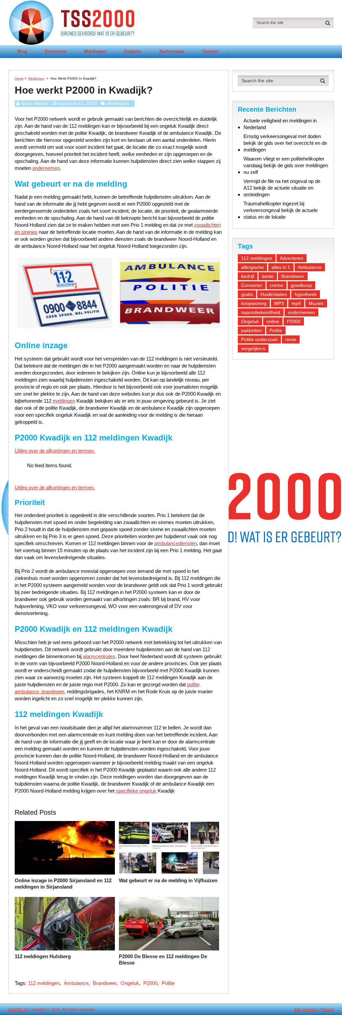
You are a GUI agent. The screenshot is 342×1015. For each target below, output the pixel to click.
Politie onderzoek (259, 339)
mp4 (296, 303)
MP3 (279, 303)
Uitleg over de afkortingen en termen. (55, 450)
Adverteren (291, 258)
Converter (251, 285)
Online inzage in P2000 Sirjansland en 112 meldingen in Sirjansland (63, 884)
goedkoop (301, 285)
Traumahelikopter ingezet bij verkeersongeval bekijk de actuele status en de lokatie (280, 210)
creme (276, 285)
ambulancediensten (175, 543)
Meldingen (95, 51)
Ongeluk (130, 983)
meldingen (64, 401)
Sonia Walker (34, 103)
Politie (168, 983)
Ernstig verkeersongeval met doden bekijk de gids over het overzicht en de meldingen (285, 143)
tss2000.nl (17, 1009)
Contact (210, 51)
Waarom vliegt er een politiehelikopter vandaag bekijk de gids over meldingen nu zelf (285, 165)
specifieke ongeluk (136, 791)
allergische (252, 267)
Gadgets (132, 51)
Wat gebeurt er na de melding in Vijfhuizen (168, 880)
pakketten (251, 330)
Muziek (316, 303)
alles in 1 (281, 267)
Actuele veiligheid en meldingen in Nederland (280, 124)
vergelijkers (253, 348)
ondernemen (46, 168)
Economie (55, 51)
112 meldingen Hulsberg (43, 956)
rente (290, 339)
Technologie (171, 51)
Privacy (327, 1009)
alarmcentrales (99, 656)
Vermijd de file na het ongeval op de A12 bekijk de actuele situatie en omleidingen (281, 187)
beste (268, 276)
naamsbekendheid (260, 312)
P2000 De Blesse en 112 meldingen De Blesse (163, 959)
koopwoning (254, 303)
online (273, 321)
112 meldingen (43, 983)
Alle (297, 1009)
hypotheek (306, 294)
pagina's (310, 1009)
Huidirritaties (274, 294)
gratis (247, 294)
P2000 (150, 983)
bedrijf (247, 276)
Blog (22, 51)
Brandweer (104, 983)
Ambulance (76, 983)
